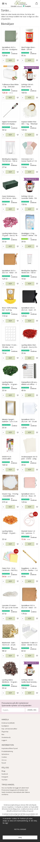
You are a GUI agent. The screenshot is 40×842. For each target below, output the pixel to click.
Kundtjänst (5, 726)
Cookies (4, 757)
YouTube (4, 780)
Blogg (3, 771)
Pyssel (4, 763)
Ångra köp (5, 732)
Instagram (5, 777)
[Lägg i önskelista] (18, 60)
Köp (10, 60)
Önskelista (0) (6, 737)
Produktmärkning (7, 751)
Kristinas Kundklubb (8, 723)
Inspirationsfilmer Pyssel (10, 748)
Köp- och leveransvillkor (9, 729)
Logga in (4, 740)
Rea (3, 734)
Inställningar (20, 829)
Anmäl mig (32, 710)
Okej (20, 837)
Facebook (5, 774)
